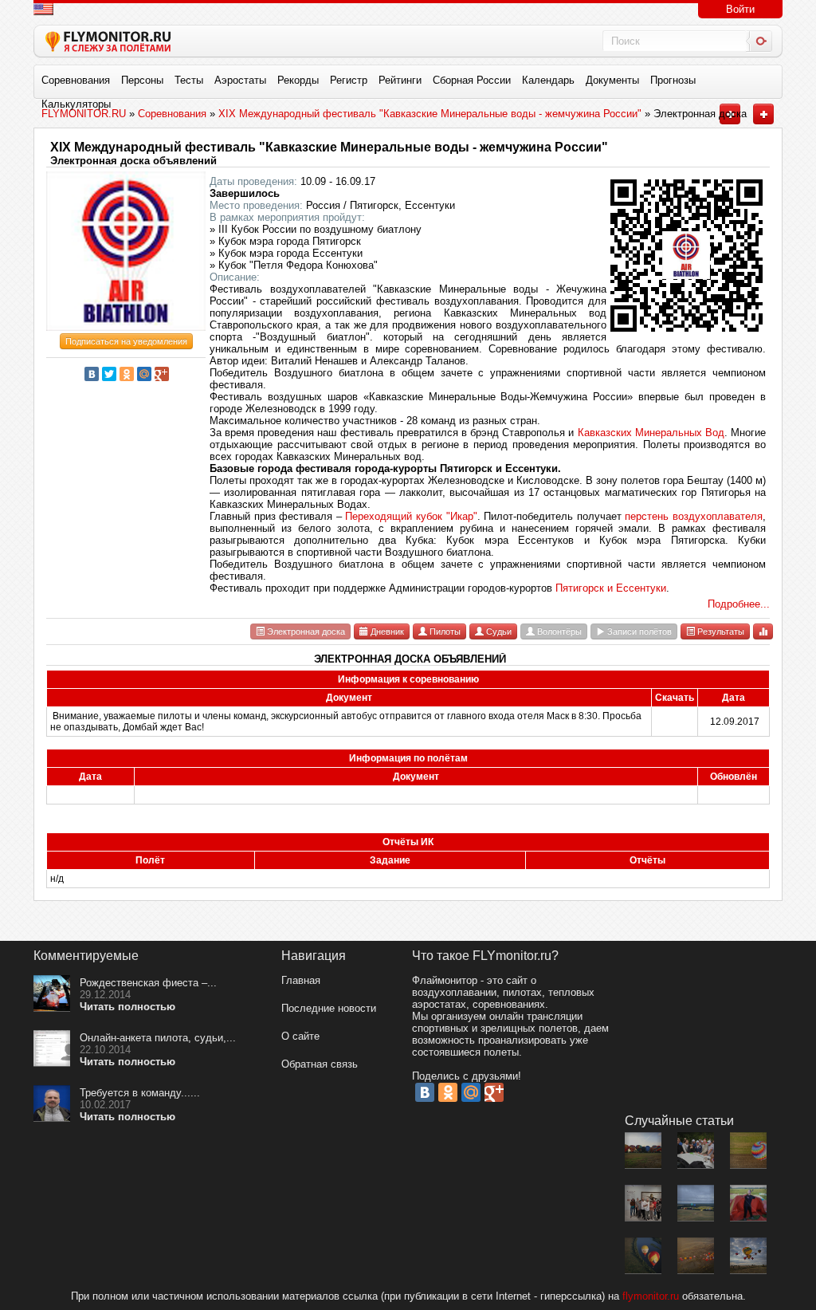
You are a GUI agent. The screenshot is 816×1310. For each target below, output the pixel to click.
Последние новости (328, 1008)
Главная (300, 980)
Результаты (719, 631)
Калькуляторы (76, 104)
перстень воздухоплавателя (694, 516)
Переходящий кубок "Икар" (411, 516)
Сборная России (472, 80)
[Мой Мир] (144, 374)
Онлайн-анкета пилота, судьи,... (158, 1038)
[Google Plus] (162, 374)
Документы (612, 80)
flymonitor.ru (650, 1296)
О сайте (300, 1036)
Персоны (142, 80)
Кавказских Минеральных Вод (651, 433)
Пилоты (444, 631)
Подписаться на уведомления (126, 341)
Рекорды (298, 80)
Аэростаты (240, 80)
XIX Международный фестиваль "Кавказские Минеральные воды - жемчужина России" (329, 147)
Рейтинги (400, 80)
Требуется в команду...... (140, 1093)
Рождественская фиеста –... (148, 983)
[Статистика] (763, 631)
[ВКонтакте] (91, 374)
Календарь (548, 80)
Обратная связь (319, 1064)
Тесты (189, 80)
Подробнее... (739, 604)
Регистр (348, 80)
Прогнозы (673, 80)
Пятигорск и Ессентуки (610, 588)
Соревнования (75, 80)
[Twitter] (109, 374)
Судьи (498, 631)
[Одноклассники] (127, 374)
